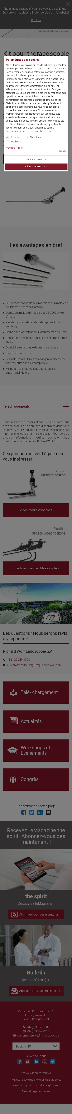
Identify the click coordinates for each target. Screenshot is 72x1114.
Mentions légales (14, 147)
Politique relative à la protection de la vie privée (28, 131)
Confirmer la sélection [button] (36, 159)
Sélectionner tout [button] (36, 166)
